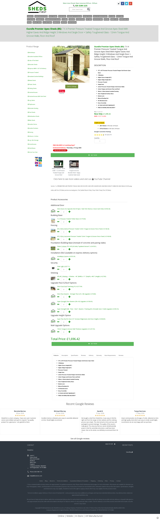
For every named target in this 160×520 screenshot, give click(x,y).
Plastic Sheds (32, 84)
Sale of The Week (33, 60)
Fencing (31, 132)
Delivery (91, 355)
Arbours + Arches (33, 136)
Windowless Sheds (34, 116)
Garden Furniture (33, 128)
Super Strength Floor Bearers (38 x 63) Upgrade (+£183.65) (75, 301)
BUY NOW (93, 155)
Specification (74, 355)
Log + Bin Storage (33, 140)
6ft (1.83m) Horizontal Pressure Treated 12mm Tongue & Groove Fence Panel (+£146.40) (84, 236)
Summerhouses (33, 92)
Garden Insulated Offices (35, 56)
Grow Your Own (33, 152)
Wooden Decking (33, 108)
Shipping (93, 481)
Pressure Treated (34, 72)
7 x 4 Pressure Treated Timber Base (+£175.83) (71, 219)
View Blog (129, 452)
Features (56, 355)
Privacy (112, 481)
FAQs (106, 481)
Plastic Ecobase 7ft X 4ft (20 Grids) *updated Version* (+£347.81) (76, 246)
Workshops (32, 52)
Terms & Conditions (62, 481)
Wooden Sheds (33, 64)
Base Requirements (110, 355)
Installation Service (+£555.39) (66, 256)
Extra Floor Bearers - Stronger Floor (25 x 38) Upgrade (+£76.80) (76, 294)
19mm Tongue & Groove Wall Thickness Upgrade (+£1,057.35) (76, 329)
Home (41, 481)
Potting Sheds (32, 88)
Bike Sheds (32, 120)
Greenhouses (32, 144)
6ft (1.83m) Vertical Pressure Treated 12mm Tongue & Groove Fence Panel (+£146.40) (83, 229)
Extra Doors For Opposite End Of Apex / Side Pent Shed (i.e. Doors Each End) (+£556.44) (83, 209)
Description (65, 355)
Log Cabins (32, 100)
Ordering (100, 481)
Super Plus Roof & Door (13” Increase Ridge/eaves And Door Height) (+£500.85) (81, 319)
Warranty (99, 355)
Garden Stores (33, 124)
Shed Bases (32, 148)
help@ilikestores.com (36, 476)
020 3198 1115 (81, 6)
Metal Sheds (32, 80)
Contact (118, 481)
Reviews (83, 355)
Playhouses (32, 104)
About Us (52, 481)
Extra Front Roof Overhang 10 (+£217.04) (69, 286)
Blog (46, 481)
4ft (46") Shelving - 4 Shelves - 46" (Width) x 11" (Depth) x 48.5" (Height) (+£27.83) (81, 276)
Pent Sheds (32, 112)
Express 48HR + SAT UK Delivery (37, 68)
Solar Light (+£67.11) (63, 266)
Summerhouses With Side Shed (37, 96)
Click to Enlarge (71, 86)
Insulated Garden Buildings (36, 76)
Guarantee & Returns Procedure (79, 481)
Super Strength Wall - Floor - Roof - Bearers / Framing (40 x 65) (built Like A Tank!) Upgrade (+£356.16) (88, 309)
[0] (118, 7)
